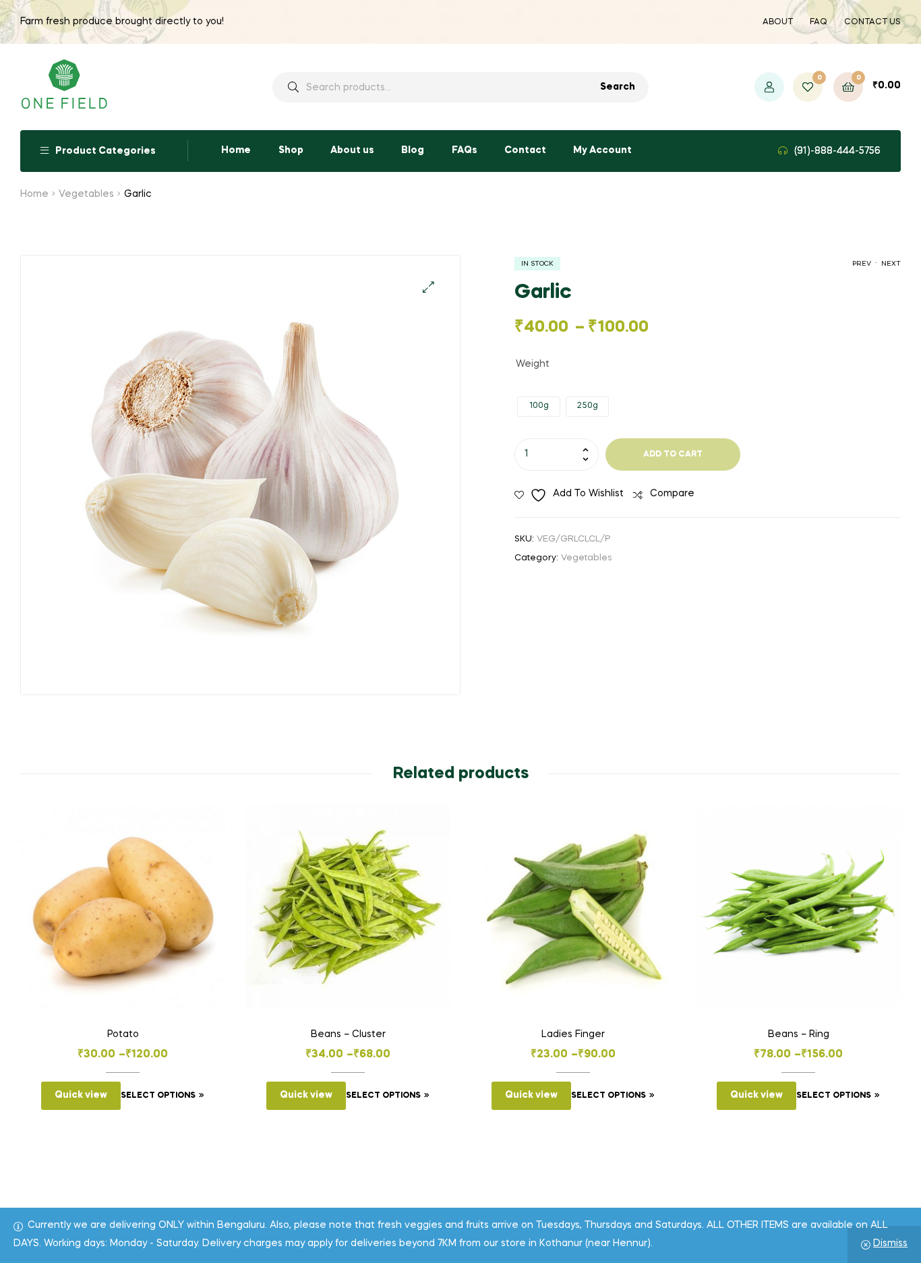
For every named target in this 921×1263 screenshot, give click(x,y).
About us (352, 150)
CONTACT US (872, 22)
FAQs (464, 150)
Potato (123, 1034)
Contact (525, 150)
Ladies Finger (573, 1034)
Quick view (81, 1095)
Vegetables (86, 194)
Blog (412, 150)
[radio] (538, 406)
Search (617, 87)
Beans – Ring (798, 1034)
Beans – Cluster (348, 1034)
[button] (428, 287)
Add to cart (673, 454)
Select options (158, 1096)
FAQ (818, 22)
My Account (602, 150)
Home (236, 150)
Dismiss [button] (890, 1243)
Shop (290, 150)
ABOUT (778, 22)
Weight (532, 364)
